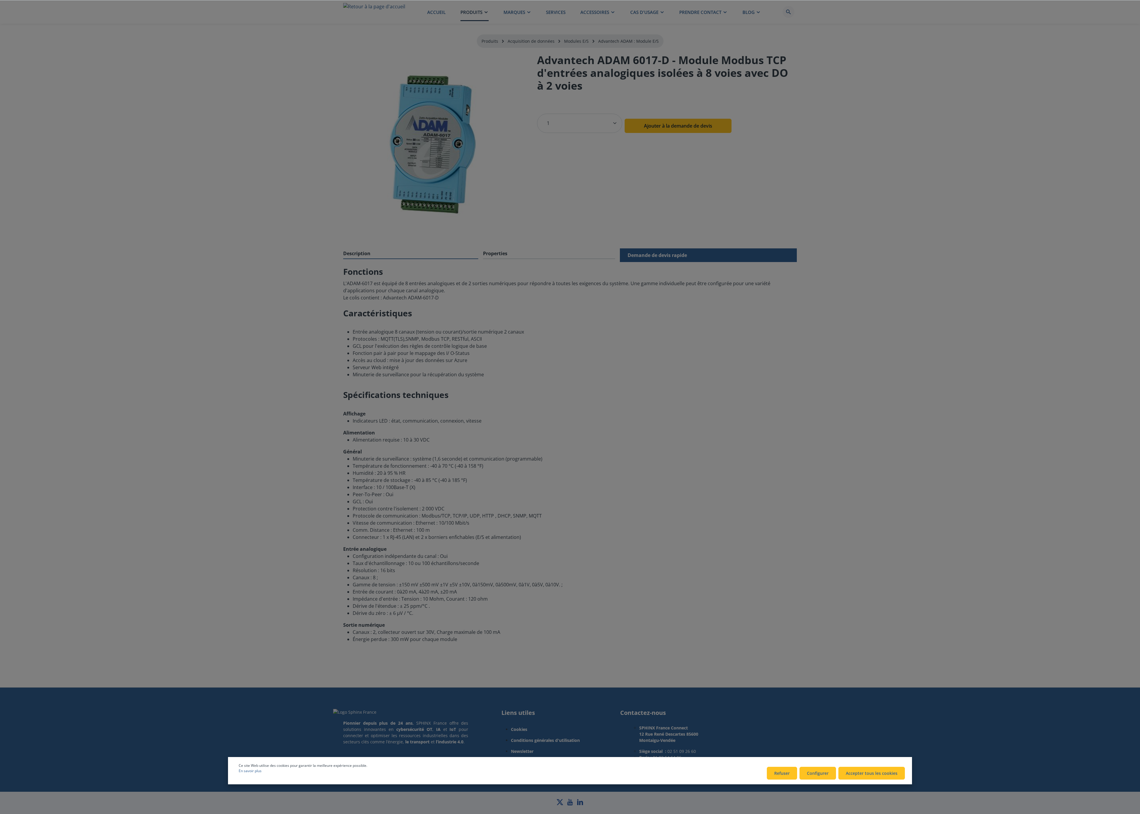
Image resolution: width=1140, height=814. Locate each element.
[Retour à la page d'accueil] (374, 11)
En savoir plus (250, 770)
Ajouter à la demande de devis (678, 126)
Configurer (818, 773)
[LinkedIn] (580, 804)
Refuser (782, 773)
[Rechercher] (788, 12)
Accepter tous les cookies (871, 773)
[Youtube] (570, 804)
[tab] (410, 253)
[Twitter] (560, 804)
